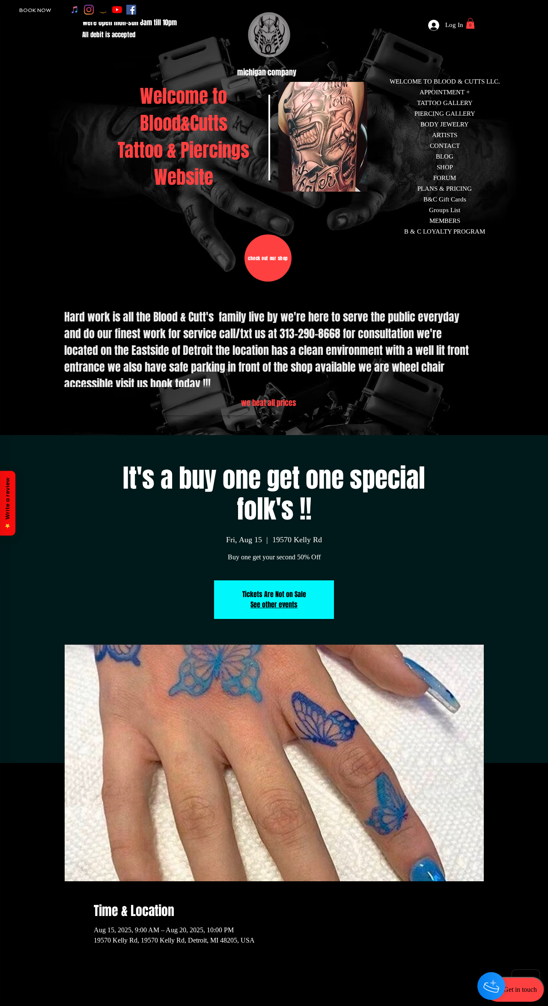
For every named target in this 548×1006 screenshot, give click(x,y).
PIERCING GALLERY (444, 113)
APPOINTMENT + (445, 92)
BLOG (444, 156)
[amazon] (103, 10)
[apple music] (75, 10)
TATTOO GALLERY (445, 102)
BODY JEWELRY (444, 124)
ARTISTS (444, 135)
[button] (470, 23)
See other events (274, 605)
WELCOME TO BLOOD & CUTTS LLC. (445, 81)
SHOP (445, 167)
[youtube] (117, 10)
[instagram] (89, 10)
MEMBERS (444, 220)
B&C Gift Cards (444, 199)
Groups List (444, 210)
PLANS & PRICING (444, 188)
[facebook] (131, 10)
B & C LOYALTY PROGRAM (444, 231)
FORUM (444, 177)
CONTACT (445, 145)
